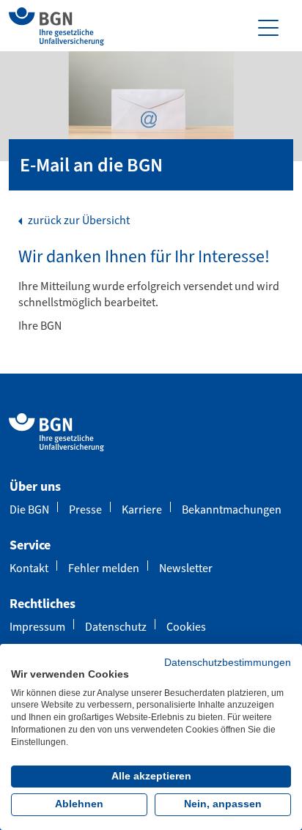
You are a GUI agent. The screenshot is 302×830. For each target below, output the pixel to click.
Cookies (186, 626)
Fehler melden (103, 568)
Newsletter (186, 568)
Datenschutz (116, 626)
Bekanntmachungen (231, 509)
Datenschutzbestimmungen (227, 662)
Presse (85, 509)
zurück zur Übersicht (78, 220)
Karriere (142, 509)
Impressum (37, 626)
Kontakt (29, 568)
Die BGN (29, 509)
